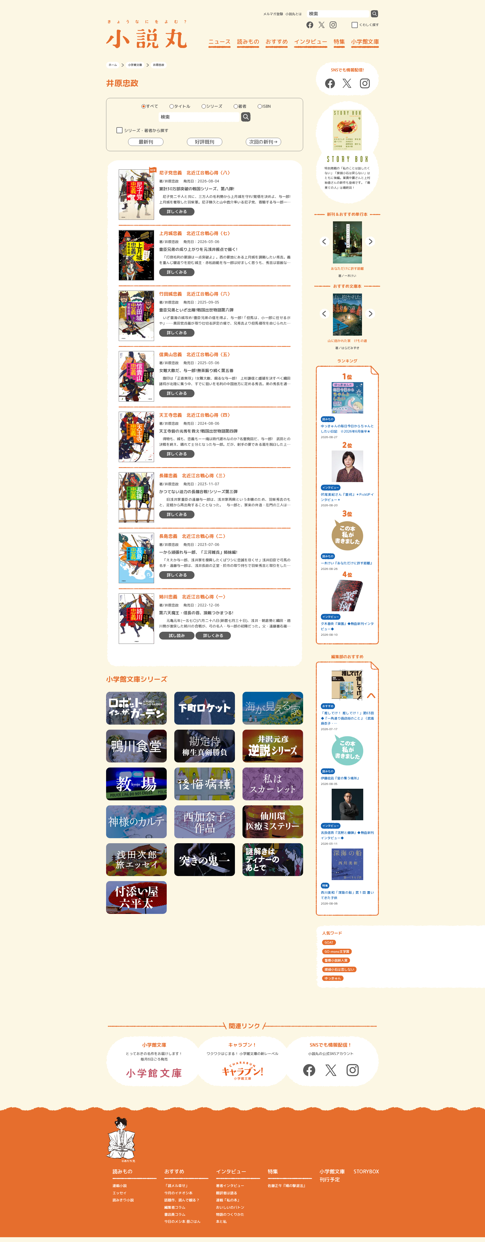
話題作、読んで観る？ (182, 1200)
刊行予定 (330, 1179)
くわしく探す (369, 24)
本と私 (221, 1221)
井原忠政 (171, 181)
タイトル (182, 106)
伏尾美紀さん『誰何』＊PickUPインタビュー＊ (347, 497)
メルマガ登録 (273, 14)
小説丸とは (293, 14)
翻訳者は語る (226, 1193)
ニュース (219, 41)
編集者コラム (174, 1207)
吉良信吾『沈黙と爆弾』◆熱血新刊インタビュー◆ (347, 835)
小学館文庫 (365, 41)
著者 (242, 106)
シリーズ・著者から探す (146, 130)
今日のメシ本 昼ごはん (182, 1221)
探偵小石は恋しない (339, 969)
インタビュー (310, 41)
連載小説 (119, 1185)
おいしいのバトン (230, 1207)
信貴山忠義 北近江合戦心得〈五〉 (195, 354)
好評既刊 (204, 142)
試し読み (177, 635)
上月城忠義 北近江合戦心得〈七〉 (195, 233)
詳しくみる (177, 211)
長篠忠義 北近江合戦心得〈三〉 (193, 475)
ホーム (113, 65)
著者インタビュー (230, 1185)
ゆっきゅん (333, 978)
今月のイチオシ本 (178, 1193)
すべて (152, 106)
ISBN (266, 106)
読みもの (248, 41)
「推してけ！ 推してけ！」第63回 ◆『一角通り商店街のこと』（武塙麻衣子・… (347, 718)
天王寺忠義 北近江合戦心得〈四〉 (195, 415)
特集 (339, 41)
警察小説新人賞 (336, 960)
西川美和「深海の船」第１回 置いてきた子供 (347, 895)
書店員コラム (174, 1214)
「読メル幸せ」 (176, 1185)
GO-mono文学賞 (337, 951)
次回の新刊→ (263, 142)
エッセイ (119, 1193)
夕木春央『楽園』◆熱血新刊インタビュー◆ (347, 626)
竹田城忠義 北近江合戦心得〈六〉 (195, 294)
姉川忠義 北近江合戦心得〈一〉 (193, 597)
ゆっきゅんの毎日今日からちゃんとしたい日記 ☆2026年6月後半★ (347, 429)
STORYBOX (366, 1171)
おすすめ (276, 41)
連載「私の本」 (228, 1200)
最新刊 (146, 142)
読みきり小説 (123, 1200)
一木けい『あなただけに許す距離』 (347, 563)
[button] (325, 241)
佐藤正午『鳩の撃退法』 (287, 1185)
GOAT (329, 942)
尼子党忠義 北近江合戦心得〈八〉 (195, 173)
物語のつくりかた (230, 1214)
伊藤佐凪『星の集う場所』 (340, 778)
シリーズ (214, 106)
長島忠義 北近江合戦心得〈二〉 (193, 536)
